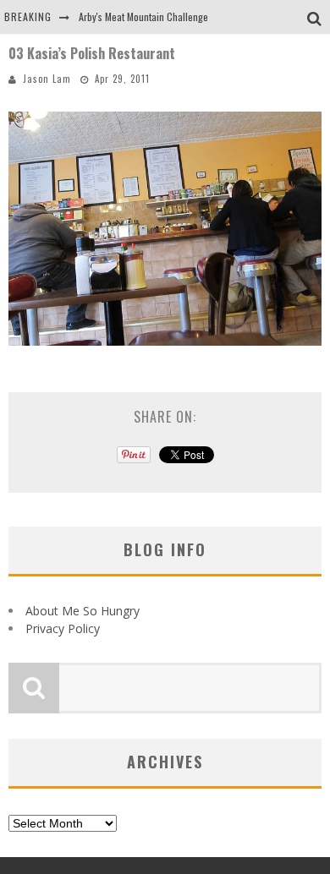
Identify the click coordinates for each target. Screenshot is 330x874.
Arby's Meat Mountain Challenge (143, 16)
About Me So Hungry (82, 611)
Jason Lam (47, 78)
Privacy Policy (62, 628)
